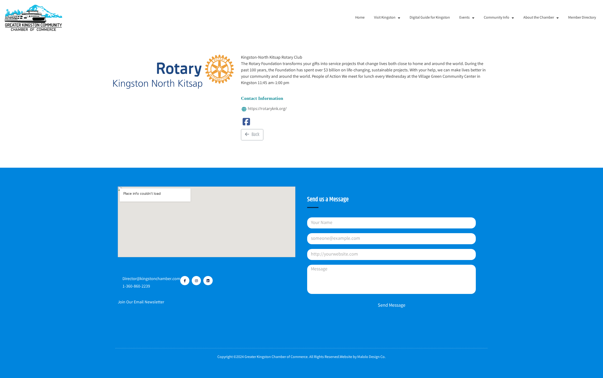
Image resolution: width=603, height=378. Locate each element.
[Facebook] (246, 124)
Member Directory (582, 17)
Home (360, 17)
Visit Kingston (384, 17)
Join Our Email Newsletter (141, 302)
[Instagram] (196, 280)
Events (464, 17)
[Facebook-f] (184, 280)
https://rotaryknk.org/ (267, 108)
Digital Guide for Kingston (430, 17)
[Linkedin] (207, 280)
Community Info (496, 17)
